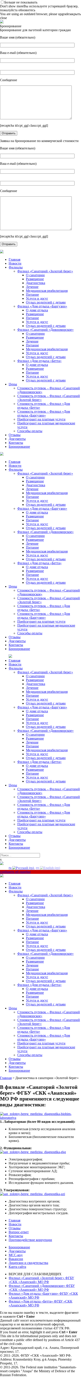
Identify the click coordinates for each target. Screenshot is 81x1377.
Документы (17, 439)
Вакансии (16, 1259)
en (38, 868)
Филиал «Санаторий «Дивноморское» (45, 329)
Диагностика (35, 283)
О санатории (35, 275)
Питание (32, 294)
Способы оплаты (29, 431)
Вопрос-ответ (19, 1232)
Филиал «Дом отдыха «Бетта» (39, 361)
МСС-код (15, 1255)
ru (10, 868)
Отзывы (15, 435)
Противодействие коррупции (30, 1240)
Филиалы (16, 267)
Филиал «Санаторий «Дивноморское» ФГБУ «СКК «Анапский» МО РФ (42, 1287)
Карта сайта (17, 1267)
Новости (15, 263)
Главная (14, 259)
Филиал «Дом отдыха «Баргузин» (42, 306)
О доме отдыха (37, 310)
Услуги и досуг (37, 298)
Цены (13, 384)
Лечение (32, 287)
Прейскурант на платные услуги (41, 419)
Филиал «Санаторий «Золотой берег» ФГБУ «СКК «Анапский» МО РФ (41, 1280)
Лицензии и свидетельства (28, 1263)
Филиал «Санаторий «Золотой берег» (45, 271)
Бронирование (19, 446)
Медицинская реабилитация (47, 291)
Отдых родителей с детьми (46, 302)
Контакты (16, 442)
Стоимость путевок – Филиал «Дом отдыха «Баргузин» (43, 413)
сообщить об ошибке (15, 872)
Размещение (35, 279)
